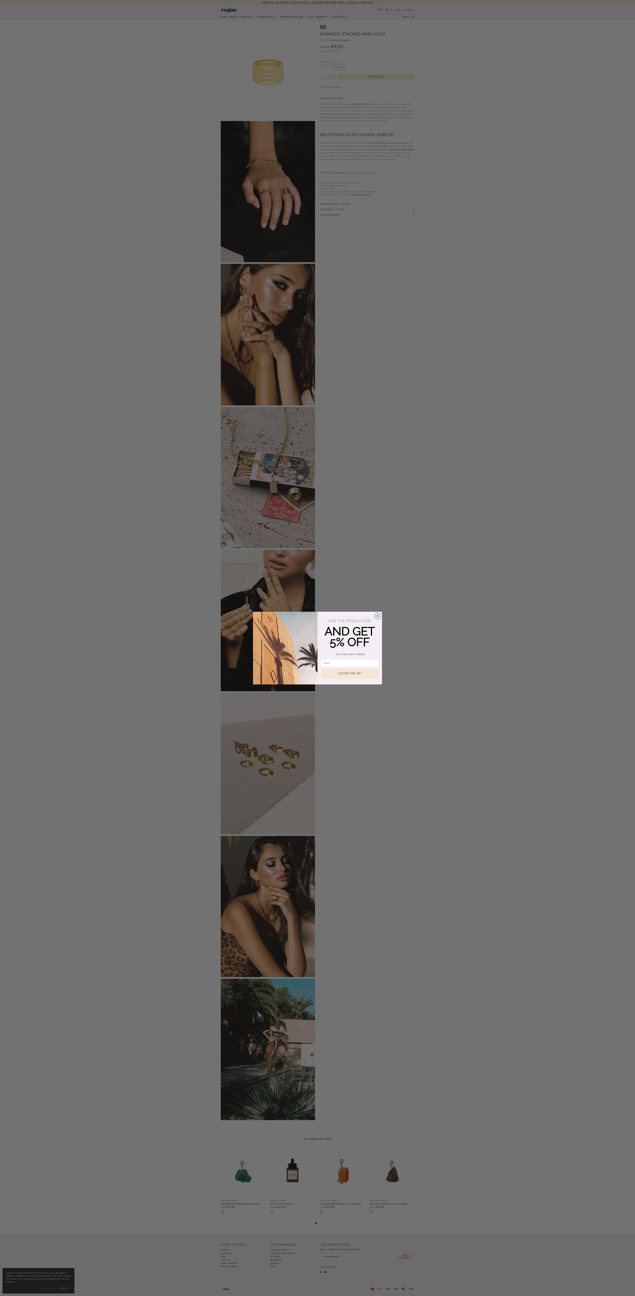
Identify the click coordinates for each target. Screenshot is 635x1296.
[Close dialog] (378, 616)
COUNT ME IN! (349, 673)
